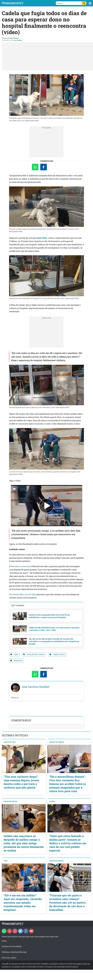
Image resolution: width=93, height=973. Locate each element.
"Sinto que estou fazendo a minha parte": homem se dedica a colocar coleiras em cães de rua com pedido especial (67, 843)
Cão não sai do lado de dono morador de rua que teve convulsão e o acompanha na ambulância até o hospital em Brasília (54, 641)
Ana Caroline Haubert (11, 38)
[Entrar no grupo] (4, 931)
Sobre (4, 941)
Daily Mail (42, 238)
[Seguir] (15, 931)
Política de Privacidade (11, 946)
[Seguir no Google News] (9, 931)
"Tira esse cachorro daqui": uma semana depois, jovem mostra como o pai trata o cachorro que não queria (21, 782)
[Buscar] (84, 3)
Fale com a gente (9, 957)
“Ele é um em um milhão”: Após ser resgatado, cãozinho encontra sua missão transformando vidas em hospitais (23, 903)
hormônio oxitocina (20, 566)
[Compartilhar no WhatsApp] (35, 167)
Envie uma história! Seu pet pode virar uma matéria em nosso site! (30, 936)
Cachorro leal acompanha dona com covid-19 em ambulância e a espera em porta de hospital (49, 616)
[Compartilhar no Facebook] (43, 167)
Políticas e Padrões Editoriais (14, 952)
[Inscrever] (31, 931)
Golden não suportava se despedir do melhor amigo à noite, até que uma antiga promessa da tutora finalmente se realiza (24, 843)
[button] (90, 3)
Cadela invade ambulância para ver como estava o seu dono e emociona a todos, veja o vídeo (54, 628)
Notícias (19, 40)
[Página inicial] (24, 3)
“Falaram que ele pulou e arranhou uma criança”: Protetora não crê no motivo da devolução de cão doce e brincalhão (67, 903)
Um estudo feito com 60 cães (22, 594)
